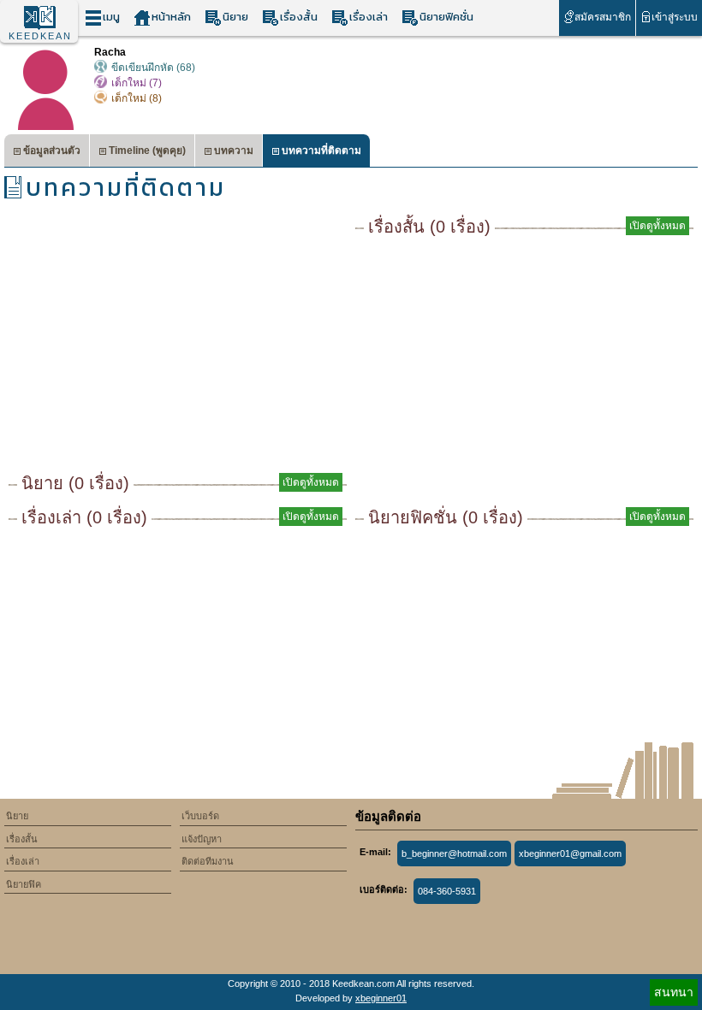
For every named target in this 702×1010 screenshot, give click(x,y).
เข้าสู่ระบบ (674, 17)
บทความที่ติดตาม (321, 151)
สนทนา (673, 992)
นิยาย (235, 17)
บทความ (233, 151)
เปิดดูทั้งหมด (311, 482)
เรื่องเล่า (368, 17)
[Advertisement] (178, 342)
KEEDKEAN (40, 36)
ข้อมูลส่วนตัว (51, 151)
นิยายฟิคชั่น (446, 17)
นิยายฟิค (23, 884)
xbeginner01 (381, 998)
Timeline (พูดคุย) (147, 151)
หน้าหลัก (171, 17)
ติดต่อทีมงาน (207, 861)
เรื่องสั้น (299, 17)
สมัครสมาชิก (602, 17)
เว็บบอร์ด (200, 816)
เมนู (111, 17)
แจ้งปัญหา (201, 839)
